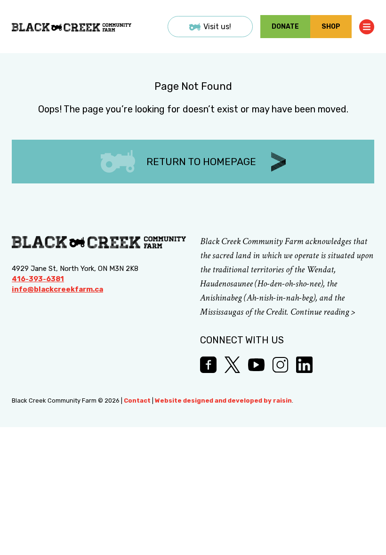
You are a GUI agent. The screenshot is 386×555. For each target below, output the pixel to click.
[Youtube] (256, 365)
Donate (285, 27)
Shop (331, 27)
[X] (232, 365)
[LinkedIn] (304, 365)
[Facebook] (208, 365)
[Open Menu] (366, 26)
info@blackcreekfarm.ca (57, 289)
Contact (137, 400)
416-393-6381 (38, 279)
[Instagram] (280, 365)
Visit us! (217, 26)
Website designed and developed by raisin (223, 400)
